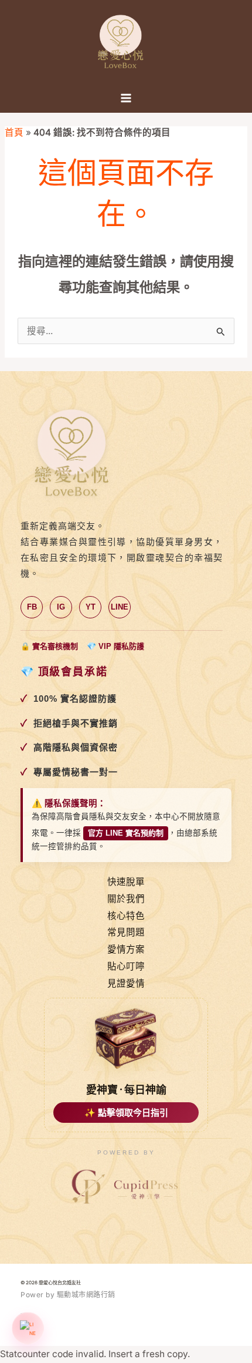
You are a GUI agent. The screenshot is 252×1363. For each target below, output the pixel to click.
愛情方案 (126, 949)
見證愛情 (126, 983)
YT (91, 607)
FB (32, 607)
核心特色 (126, 915)
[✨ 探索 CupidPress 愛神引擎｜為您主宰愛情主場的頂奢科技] (126, 1187)
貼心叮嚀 (126, 966)
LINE (119, 607)
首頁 (14, 132)
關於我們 (126, 898)
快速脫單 (126, 881)
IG (61, 607)
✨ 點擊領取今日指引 (126, 1113)
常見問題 (126, 932)
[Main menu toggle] (126, 98)
